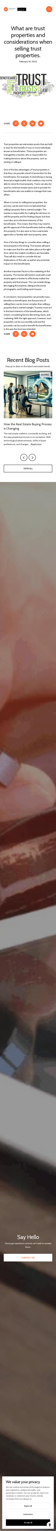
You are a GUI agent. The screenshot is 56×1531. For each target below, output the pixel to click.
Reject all (28, 1506)
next (32, 457)
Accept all (28, 1522)
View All (28, 468)
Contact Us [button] (28, 1257)
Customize (28, 1514)
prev (23, 457)
